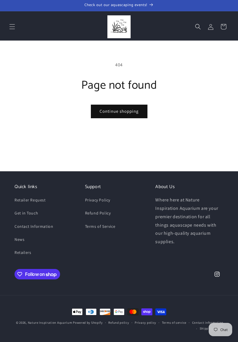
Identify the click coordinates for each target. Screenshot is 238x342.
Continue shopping (119, 111)
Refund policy (118, 323)
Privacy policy (145, 323)
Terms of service (174, 323)
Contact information (207, 323)
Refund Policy (98, 213)
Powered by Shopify (88, 323)
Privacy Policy (97, 200)
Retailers (23, 252)
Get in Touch (26, 213)
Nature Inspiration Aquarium (50, 323)
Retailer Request (30, 200)
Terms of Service (100, 226)
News (19, 239)
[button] (12, 26)
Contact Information (34, 226)
